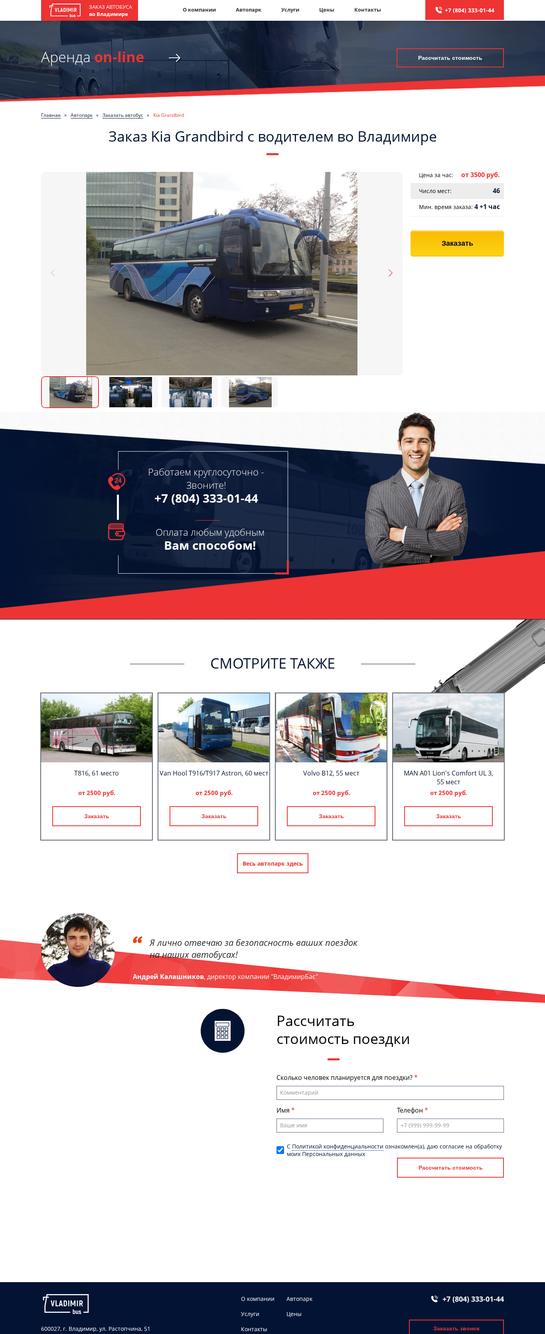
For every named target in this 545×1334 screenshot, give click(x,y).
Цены (326, 9)
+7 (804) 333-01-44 (469, 10)
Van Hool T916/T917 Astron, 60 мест (214, 773)
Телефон (411, 1110)
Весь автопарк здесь (273, 863)
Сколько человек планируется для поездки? (345, 1077)
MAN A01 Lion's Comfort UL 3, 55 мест (448, 777)
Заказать (457, 243)
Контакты (367, 9)
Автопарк (248, 9)
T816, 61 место (96, 773)
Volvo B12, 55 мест (331, 773)
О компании (199, 9)
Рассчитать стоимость (450, 58)
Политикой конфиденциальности (337, 1146)
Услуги (290, 9)
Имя (283, 1110)
